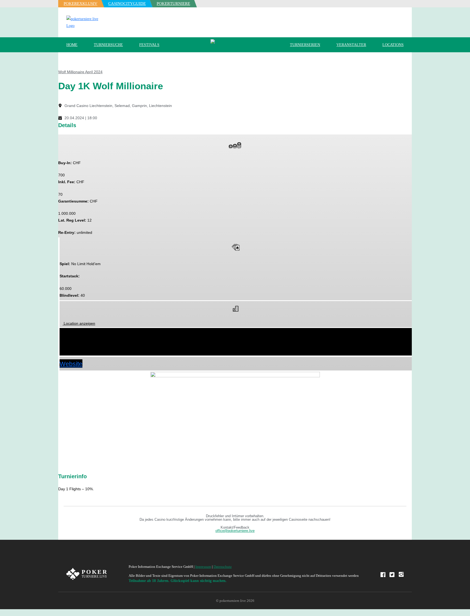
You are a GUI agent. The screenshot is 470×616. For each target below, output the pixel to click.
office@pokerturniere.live (235, 531)
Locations (393, 45)
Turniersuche (108, 45)
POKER (80, 3)
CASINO (127, 3)
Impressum (203, 567)
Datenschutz (223, 567)
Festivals (149, 45)
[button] (236, 332)
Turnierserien (305, 45)
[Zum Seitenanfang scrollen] (1, 613)
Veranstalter (351, 45)
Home (72, 45)
